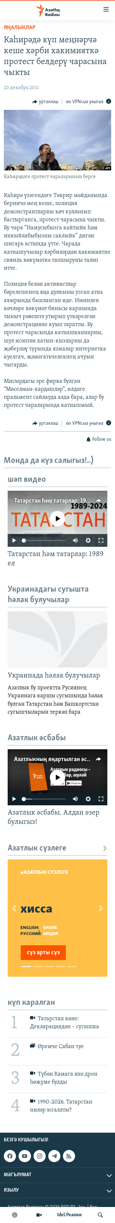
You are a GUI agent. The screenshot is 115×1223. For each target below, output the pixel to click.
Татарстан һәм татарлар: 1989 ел (57, 501)
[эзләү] (100, 1215)
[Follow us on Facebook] (10, 1156)
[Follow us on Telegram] (54, 1156)
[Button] (45, 102)
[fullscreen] (101, 540)
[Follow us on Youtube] (25, 1156)
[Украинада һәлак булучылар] (57, 639)
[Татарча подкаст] (14, 1215)
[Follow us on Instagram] (40, 1156)
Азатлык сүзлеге (37, 848)
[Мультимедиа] (39, 1215)
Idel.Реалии (69, 1215)
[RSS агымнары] (69, 1156)
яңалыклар (19, 28)
